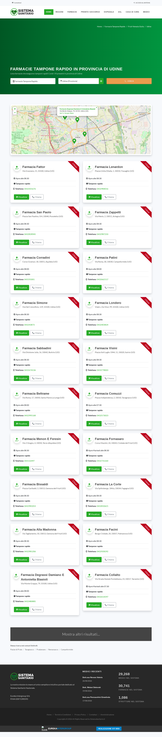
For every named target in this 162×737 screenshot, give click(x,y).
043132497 (29, 461)
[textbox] (32, 81)
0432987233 (102, 234)
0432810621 (102, 506)
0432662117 (102, 279)
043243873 (29, 324)
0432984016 (102, 189)
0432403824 (102, 324)
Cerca (130, 81)
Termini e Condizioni (63, 714)
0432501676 (30, 189)
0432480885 (30, 601)
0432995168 (30, 415)
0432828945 (30, 234)
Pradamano (41, 649)
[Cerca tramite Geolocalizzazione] (101, 81)
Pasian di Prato (16, 649)
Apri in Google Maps (67, 113)
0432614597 (102, 596)
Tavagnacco (29, 649)
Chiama (37, 197)
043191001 (29, 279)
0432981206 (30, 551)
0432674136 (30, 370)
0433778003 (102, 370)
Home (49, 714)
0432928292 (102, 551)
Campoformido (67, 649)
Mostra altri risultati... (81, 634)
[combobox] (32, 81)
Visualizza (22, 197)
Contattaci (17, 3)
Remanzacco (53, 649)
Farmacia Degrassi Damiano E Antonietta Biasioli (77, 109)
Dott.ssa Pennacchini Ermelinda (96, 697)
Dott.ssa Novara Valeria (93, 677)
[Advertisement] (81, 46)
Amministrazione (107, 714)
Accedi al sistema (142, 3)
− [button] (15, 112)
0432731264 (102, 461)
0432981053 (30, 506)
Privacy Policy (80, 714)
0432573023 (102, 415)
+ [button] (15, 108)
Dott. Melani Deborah (92, 687)
